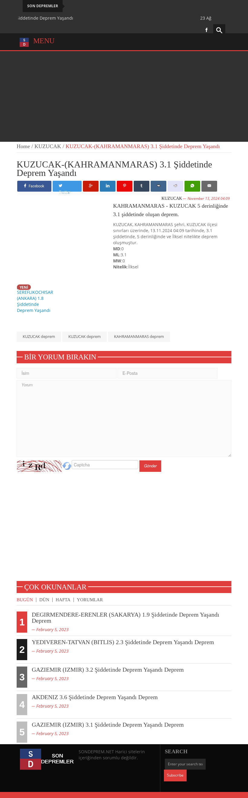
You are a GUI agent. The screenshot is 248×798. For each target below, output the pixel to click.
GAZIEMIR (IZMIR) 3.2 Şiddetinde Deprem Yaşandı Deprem (108, 669)
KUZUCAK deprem (39, 336)
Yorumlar (90, 600)
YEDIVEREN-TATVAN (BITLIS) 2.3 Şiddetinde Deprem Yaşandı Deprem (123, 642)
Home (23, 146)
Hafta (63, 600)
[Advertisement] (124, 96)
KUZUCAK (47, 146)
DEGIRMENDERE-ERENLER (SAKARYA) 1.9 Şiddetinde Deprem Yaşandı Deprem (125, 617)
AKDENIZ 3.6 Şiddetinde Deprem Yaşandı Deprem (95, 697)
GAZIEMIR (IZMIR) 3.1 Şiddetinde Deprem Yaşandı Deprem (108, 724)
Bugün (25, 600)
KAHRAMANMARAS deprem (139, 336)
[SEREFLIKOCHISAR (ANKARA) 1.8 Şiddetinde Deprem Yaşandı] (36, 298)
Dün (44, 600)
